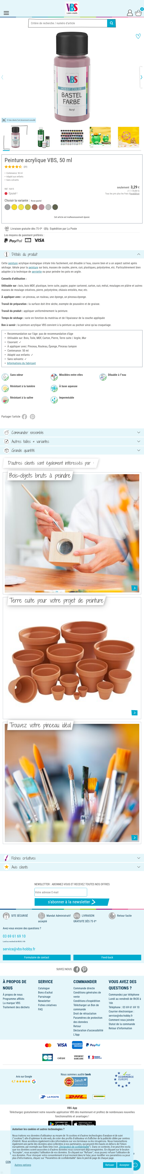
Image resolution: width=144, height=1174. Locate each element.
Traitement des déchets (16, 1007)
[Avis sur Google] (24, 1079)
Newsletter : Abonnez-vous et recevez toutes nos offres (72, 884)
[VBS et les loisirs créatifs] (72, 8)
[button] (5, 77)
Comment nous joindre (121, 1020)
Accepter (124, 1165)
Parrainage (44, 996)
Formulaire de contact (36, 957)
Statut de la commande (122, 1024)
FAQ (40, 1009)
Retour (77, 1026)
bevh (88, 1074)
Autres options (23, 1165)
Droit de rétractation (84, 1013)
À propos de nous (12, 994)
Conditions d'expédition (86, 1001)
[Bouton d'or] (14, 207)
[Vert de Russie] (55, 207)
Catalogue (44, 988)
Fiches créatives (47, 1005)
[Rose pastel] (41, 207)
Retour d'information (120, 1028)
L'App (76, 1034)
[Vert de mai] (28, 207)
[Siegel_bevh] (76, 1081)
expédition (134, 193)
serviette (37, 271)
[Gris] (7, 207)
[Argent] (48, 207)
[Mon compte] (130, 12)
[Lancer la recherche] (111, 23)
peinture (13, 263)
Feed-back (107, 957)
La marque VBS (11, 1003)
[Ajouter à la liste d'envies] (138, 36)
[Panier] (138, 12)
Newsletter (44, 1001)
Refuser (109, 1165)
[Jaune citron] (21, 207)
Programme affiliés (13, 998)
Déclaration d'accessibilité (88, 1030)
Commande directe (84, 988)
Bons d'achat (45, 992)
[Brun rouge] (35, 207)
